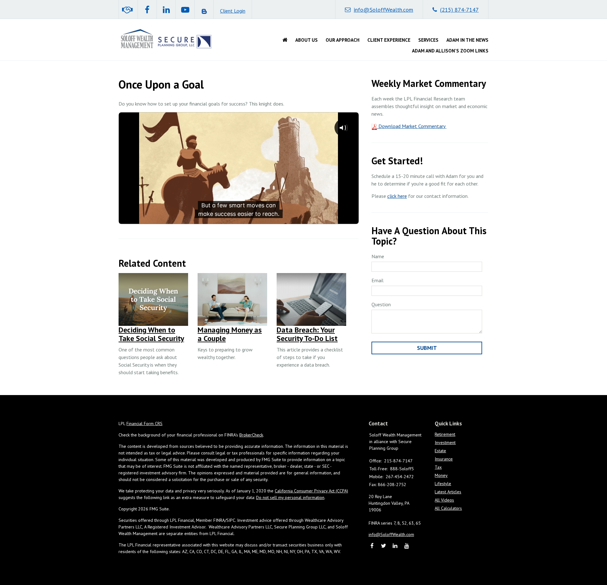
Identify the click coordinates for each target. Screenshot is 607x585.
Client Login (232, 11)
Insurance (444, 459)
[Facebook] (372, 546)
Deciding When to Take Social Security (151, 334)
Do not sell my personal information (290, 497)
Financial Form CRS (144, 423)
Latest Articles (448, 492)
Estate (440, 451)
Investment (445, 442)
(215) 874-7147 (459, 9)
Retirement (445, 434)
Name (377, 256)
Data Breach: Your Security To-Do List (307, 334)
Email (377, 280)
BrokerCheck (251, 435)
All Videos (444, 500)
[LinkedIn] (395, 546)
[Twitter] (383, 546)
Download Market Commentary (411, 126)
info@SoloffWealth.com (383, 9)
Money (441, 475)
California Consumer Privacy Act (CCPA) (311, 491)
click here (397, 196)
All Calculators (448, 508)
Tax (438, 467)
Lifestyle (443, 483)
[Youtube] (406, 546)
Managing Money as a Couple (230, 334)
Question (381, 304)
